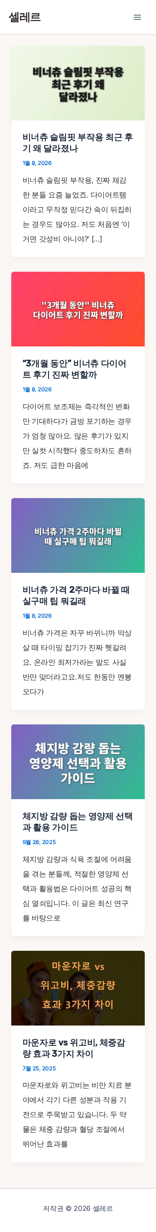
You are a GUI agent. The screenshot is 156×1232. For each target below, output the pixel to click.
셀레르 (25, 17)
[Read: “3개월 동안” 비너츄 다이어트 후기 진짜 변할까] (78, 309)
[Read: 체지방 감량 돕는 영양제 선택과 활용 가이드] (78, 761)
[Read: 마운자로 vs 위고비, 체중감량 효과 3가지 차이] (78, 987)
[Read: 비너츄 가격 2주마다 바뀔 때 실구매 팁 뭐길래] (78, 534)
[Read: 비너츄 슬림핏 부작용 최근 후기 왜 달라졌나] (78, 82)
